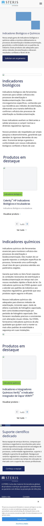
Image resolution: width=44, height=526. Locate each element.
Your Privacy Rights (22, 523)
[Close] (38, 501)
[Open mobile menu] (40, 3)
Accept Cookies (22, 519)
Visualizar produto (11, 214)
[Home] (10, 3)
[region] (22, 512)
